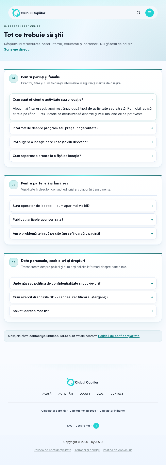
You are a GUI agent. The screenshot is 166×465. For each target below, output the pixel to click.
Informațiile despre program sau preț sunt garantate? (55, 128)
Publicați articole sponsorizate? (38, 219)
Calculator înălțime (112, 410)
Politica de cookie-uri (117, 450)
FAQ (69, 425)
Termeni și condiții (87, 450)
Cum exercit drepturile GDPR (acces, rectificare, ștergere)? (60, 297)
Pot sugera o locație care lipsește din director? (50, 142)
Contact (117, 393)
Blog (100, 393)
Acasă (47, 393)
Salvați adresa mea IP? (31, 311)
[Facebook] (96, 426)
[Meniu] (149, 12)
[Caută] (138, 13)
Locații (85, 393)
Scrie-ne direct (16, 49)
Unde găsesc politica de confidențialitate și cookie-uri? (57, 283)
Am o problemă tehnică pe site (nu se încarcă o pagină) (56, 233)
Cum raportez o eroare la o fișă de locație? (47, 156)
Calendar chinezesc (82, 410)
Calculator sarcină (53, 410)
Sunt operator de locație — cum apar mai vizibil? (51, 206)
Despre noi (83, 425)
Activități (66, 393)
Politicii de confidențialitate (118, 336)
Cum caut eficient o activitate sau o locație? (48, 99)
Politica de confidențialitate (52, 450)
